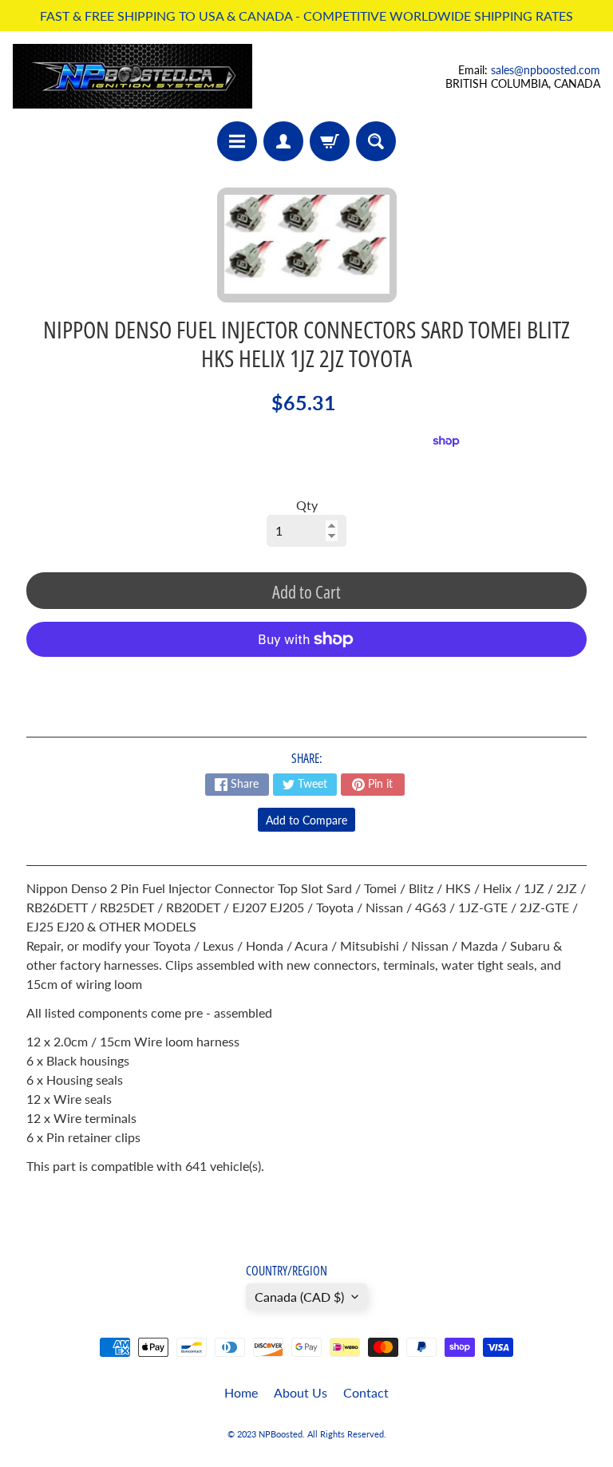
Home (241, 1392)
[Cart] (330, 141)
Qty (307, 504)
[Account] (283, 141)
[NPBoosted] (132, 76)
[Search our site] (376, 141)
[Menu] (237, 141)
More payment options (306, 678)
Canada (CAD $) (299, 1296)
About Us (300, 1392)
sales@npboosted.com (545, 70)
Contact (366, 1392)
